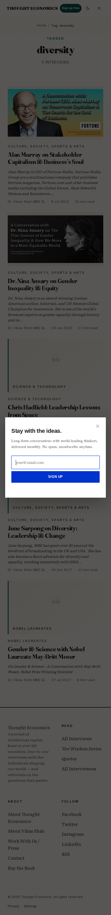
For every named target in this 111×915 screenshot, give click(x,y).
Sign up (55, 477)
